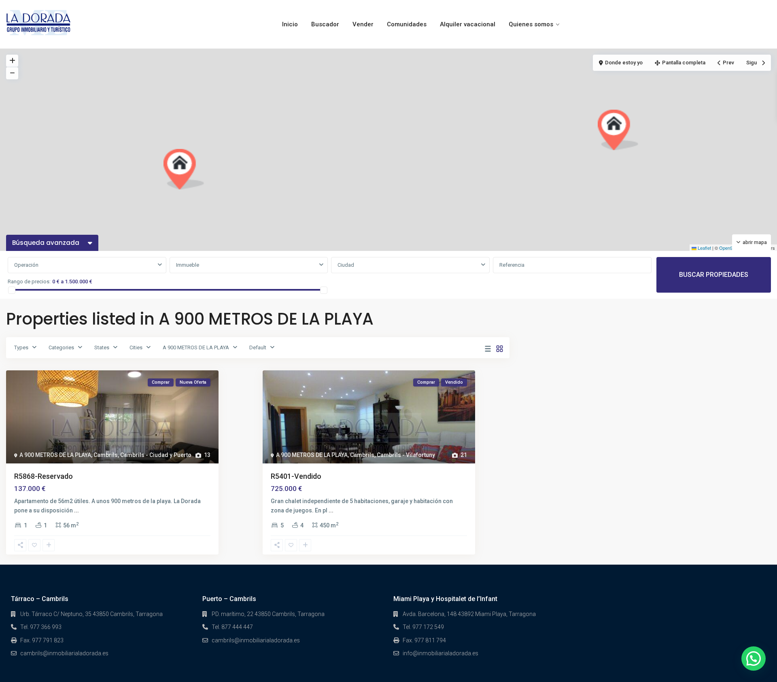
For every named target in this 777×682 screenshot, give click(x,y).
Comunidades (407, 24)
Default (257, 347)
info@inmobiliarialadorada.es (440, 653)
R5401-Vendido (296, 476)
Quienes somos (531, 24)
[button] (183, 169)
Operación (26, 265)
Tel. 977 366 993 (41, 627)
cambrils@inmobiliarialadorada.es (64, 653)
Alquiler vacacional (467, 24)
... (76, 510)
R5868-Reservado (43, 476)
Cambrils (105, 455)
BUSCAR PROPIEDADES (713, 274)
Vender (363, 24)
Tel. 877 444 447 (232, 627)
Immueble (187, 265)
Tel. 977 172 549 (423, 627)
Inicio (290, 24)
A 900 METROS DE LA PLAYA (196, 347)
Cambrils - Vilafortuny (406, 455)
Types (21, 347)
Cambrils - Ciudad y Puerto (155, 455)
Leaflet (703, 247)
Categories (61, 347)
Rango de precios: (29, 281)
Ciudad (346, 265)
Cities (136, 347)
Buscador (325, 24)
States (101, 347)
